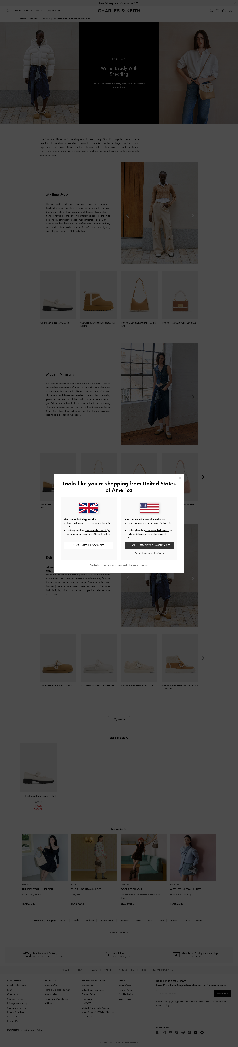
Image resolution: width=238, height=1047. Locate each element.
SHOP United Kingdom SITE (88, 545)
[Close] (180, 477)
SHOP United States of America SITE (149, 545)
